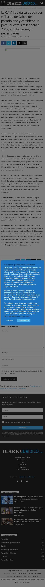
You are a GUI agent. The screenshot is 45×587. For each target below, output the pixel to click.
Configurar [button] (9, 320)
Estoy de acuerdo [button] (24, 320)
